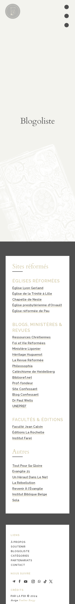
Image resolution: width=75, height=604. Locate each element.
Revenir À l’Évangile (27, 489)
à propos (18, 542)
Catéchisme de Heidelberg (33, 372)
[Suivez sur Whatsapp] (39, 581)
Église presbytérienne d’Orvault (37, 305)
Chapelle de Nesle (27, 299)
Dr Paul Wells (22, 400)
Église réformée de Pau (30, 311)
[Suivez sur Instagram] (33, 581)
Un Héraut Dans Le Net (30, 477)
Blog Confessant (25, 394)
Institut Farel (22, 438)
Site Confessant (24, 389)
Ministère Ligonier (26, 349)
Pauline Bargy (27, 600)
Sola (15, 500)
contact (18, 564)
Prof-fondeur (22, 383)
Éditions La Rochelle (28, 432)
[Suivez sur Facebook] (19, 581)
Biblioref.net (22, 377)
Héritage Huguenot (27, 354)
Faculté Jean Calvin (27, 427)
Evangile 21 (21, 471)
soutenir (18, 546)
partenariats (21, 560)
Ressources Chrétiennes (31, 337)
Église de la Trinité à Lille (32, 294)
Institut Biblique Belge (29, 494)
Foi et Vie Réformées (28, 343)
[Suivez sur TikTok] (45, 581)
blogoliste (20, 551)
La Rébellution (23, 483)
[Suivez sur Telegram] (14, 581)
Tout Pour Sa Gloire (27, 466)
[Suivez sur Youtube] (25, 581)
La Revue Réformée (28, 360)
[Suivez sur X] (51, 581)
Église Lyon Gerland (27, 288)
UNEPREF (19, 406)
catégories (20, 555)
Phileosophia (22, 366)
